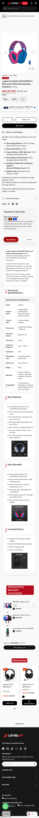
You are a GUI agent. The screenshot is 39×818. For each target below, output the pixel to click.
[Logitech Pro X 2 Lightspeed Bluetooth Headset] (29, 674)
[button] (36, 3)
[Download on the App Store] (10, 805)
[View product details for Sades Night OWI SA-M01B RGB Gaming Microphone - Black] (8, 632)
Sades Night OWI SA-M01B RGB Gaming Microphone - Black (23, 629)
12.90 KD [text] (18, 631)
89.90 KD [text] (19, 618)
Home (3, 14)
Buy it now (19, 126)
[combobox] (19, 8)
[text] (19, 590)
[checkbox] (14, 609)
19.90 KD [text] (18, 609)
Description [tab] (11, 239)
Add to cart (26, 120)
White (27, 696)
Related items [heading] (19, 660)
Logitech (5, 75)
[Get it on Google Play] (26, 805)
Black (23, 696)
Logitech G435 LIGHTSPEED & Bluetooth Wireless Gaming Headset (18, 16)
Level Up (9, 811)
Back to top (20, 724)
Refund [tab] (29, 239)
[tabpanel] (19, 410)
